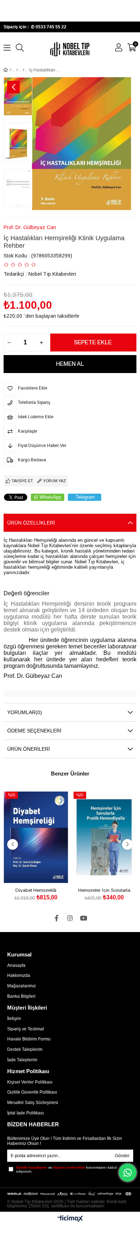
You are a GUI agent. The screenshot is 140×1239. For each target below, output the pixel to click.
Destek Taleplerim (24, 1049)
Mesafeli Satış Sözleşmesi (32, 1102)
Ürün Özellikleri (31, 523)
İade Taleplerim (22, 1059)
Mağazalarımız (21, 985)
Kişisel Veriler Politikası (29, 1082)
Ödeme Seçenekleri (34, 730)
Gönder (122, 1155)
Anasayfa (16, 965)
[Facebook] (56, 918)
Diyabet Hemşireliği (35, 890)
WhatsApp (50, 497)
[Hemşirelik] (17, 70)
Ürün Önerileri (28, 749)
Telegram (85, 497)
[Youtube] (83, 918)
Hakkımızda (18, 975)
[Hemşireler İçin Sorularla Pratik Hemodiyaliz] (104, 837)
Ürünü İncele (44, 872)
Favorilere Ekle (28, 872)
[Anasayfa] (10, 70)
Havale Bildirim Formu (29, 1039)
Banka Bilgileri (21, 996)
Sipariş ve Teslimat (25, 1028)
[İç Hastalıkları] (23, 70)
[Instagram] (70, 918)
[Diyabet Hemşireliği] (36, 837)
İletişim (14, 1018)
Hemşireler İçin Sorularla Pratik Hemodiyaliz (104, 890)
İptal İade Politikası (25, 1112)
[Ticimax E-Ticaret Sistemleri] (70, 1219)
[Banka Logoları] (70, 1194)
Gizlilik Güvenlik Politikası (32, 1092)
